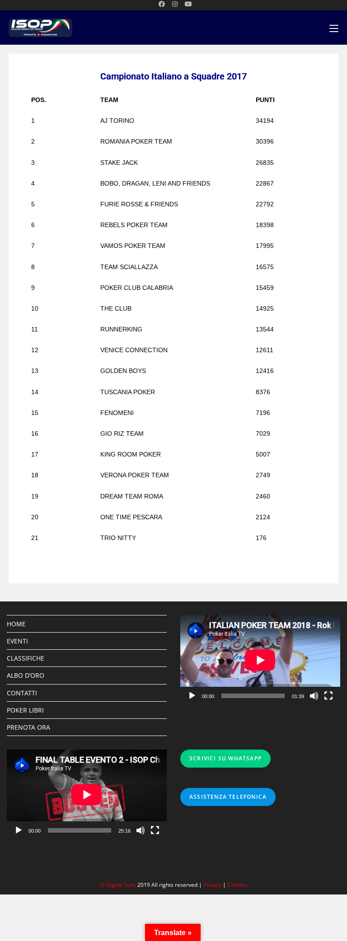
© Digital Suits (118, 885)
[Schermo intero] (328, 695)
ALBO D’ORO (25, 675)
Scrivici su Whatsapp (225, 758)
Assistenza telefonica (228, 797)
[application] (260, 660)
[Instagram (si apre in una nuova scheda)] (175, 4)
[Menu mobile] (333, 28)
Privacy (212, 885)
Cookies (237, 885)
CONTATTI (22, 693)
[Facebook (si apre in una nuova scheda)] (162, 4)
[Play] (192, 695)
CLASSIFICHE (25, 658)
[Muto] (314, 695)
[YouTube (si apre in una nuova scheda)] (186, 4)
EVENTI (17, 641)
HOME (16, 624)
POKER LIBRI (25, 710)
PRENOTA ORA (28, 727)
